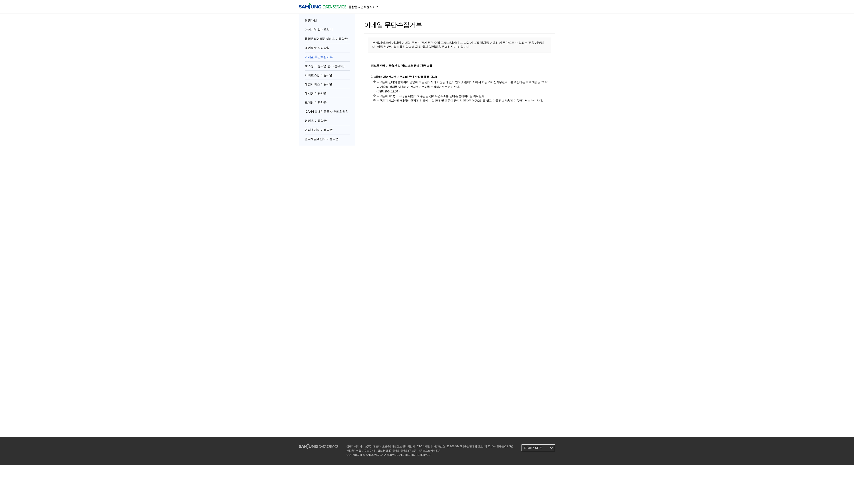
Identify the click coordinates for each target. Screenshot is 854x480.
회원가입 (311, 20)
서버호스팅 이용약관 (318, 75)
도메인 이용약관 (315, 102)
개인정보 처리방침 (317, 48)
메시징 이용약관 (315, 93)
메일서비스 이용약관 (318, 84)
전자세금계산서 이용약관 (321, 139)
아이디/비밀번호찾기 (318, 29)
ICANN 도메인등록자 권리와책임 (326, 111)
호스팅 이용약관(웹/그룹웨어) (324, 66)
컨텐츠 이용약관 (315, 120)
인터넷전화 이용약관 (318, 130)
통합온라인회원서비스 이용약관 (326, 38)
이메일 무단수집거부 (318, 57)
